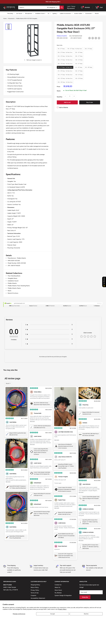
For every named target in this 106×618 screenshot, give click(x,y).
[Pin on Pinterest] (93, 38)
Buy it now (89, 102)
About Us (57, 587)
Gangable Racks (12, 278)
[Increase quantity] (74, 96)
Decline (86, 614)
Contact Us (58, 585)
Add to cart (67, 102)
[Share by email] (99, 38)
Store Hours (58, 590)
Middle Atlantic (62, 36)
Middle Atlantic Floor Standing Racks (19, 285)
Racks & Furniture (13, 293)
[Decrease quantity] (65, 96)
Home (5, 18)
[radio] (61, 48)
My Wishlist (58, 593)
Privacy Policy (62, 609)
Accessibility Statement (38, 598)
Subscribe (85, 597)
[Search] (62, 7)
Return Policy (35, 587)
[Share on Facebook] (89, 38)
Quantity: (60, 97)
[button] (96, 7)
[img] (14, 337)
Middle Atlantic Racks (14, 288)
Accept (52, 614)
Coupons (33, 595)
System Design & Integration (63, 595)
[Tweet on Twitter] (96, 38)
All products (11, 18)
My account (71, 8)
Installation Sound (13, 281)
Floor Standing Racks (14, 276)
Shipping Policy (35, 585)
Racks (9, 290)
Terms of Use (35, 593)
